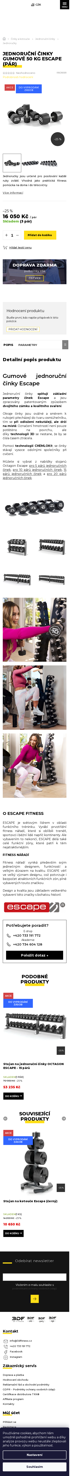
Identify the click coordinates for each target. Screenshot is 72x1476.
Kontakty (8, 1401)
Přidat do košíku (40, 235)
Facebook (16, 1348)
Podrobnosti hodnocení (18, 77)
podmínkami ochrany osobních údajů (34, 1285)
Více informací (13, 192)
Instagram (16, 1354)
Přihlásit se (36, 1296)
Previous (6, 1118)
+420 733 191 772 (20, 1343)
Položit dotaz (33, 955)
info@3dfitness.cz (21, 1337)
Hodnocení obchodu (15, 1376)
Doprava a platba (13, 1372)
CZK (38, 4)
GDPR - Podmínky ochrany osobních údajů (29, 1386)
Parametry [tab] (27, 345)
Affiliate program (13, 1396)
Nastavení (34, 1455)
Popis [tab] (8, 345)
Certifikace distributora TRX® (21, 1391)
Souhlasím (34, 1467)
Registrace (9, 1424)
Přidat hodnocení (22, 329)
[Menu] (64, 4)
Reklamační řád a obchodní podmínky (26, 1381)
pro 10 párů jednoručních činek (37, 470)
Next (64, 1118)
